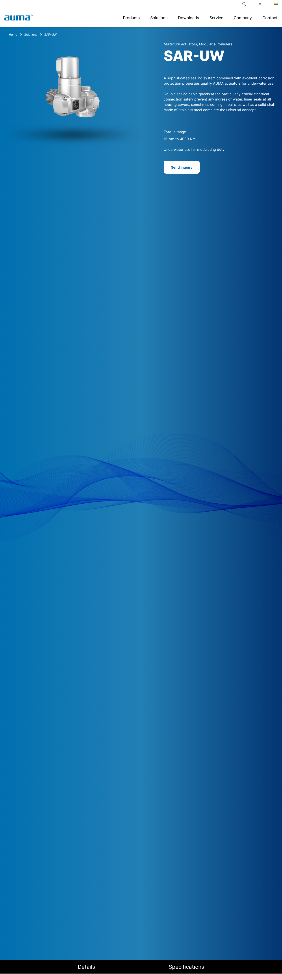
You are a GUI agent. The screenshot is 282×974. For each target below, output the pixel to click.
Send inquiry (182, 167)
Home (13, 34)
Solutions (30, 34)
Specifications (186, 967)
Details (86, 967)
